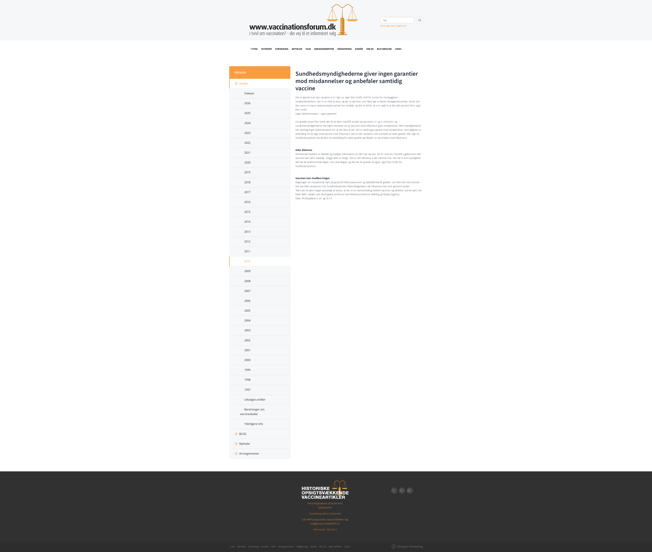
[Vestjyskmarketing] (407, 546)
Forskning (281, 48)
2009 (247, 271)
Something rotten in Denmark (325, 513)
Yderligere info (253, 424)
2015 (247, 212)
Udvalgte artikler (255, 399)
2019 (247, 172)
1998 (247, 380)
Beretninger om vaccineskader (252, 412)
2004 (247, 320)
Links (398, 48)
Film (308, 48)
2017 (247, 192)
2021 (247, 152)
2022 (247, 143)
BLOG (242, 434)
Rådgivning (344, 48)
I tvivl (254, 48)
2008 (247, 281)
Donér (359, 48)
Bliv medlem (384, 48)
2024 (247, 123)
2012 (247, 241)
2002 (247, 340)
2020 (247, 162)
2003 (247, 330)
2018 (247, 182)
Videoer (249, 93)
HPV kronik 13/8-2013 (325, 529)
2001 (247, 350)
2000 (247, 360)
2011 (247, 251)
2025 (247, 113)
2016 (247, 202)
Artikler (297, 48)
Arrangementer (324, 48)
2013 (247, 232)
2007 (247, 291)
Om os (370, 48)
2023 (247, 133)
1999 (247, 370)
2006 (247, 301)
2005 (247, 310)
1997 (247, 390)
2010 (247, 261)
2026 (247, 103)
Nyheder (266, 48)
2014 (247, 222)
